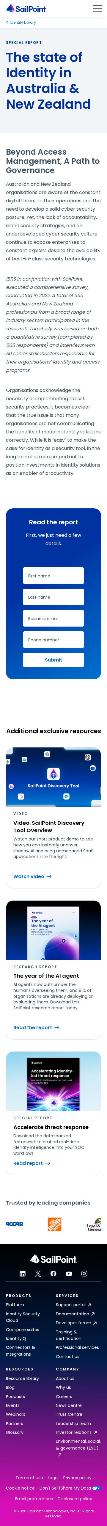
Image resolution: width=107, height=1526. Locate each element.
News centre (69, 1405)
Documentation (72, 1314)
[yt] (69, 1274)
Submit (53, 659)
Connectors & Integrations (20, 1350)
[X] (38, 1274)
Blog (10, 1387)
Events (13, 1405)
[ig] (84, 1274)
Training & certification (68, 1335)
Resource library (22, 1378)
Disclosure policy (75, 1499)
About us (65, 1378)
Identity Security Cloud (23, 1317)
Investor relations (74, 1432)
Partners (14, 1423)
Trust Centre (69, 1414)
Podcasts (15, 1396)
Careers (64, 1396)
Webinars (15, 1414)
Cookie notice (20, 1488)
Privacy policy (77, 1478)
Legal (53, 1478)
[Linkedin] (23, 1274)
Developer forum (73, 1323)
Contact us (67, 1357)
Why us (63, 1387)
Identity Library (23, 22)
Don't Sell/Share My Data (65, 1488)
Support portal (71, 1305)
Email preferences (34, 1499)
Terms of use (29, 1478)
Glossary (14, 1432)
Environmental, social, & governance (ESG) (78, 1444)
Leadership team (73, 1423)
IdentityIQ (16, 1338)
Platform (15, 1305)
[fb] (53, 1274)
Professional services (77, 1347)
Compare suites (22, 1330)
